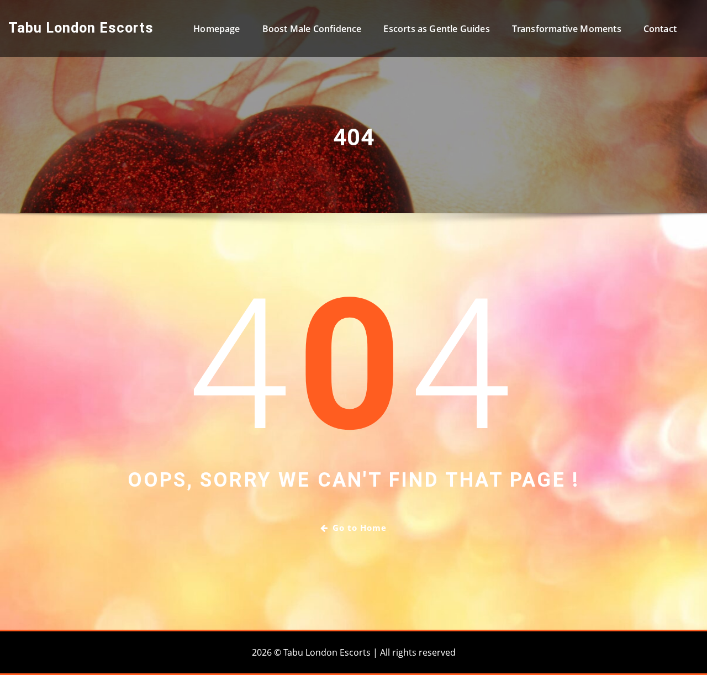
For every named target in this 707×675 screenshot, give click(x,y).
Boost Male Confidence (312, 29)
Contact (660, 29)
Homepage (216, 29)
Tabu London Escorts (81, 27)
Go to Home (360, 527)
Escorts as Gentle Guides (436, 29)
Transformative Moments (566, 29)
